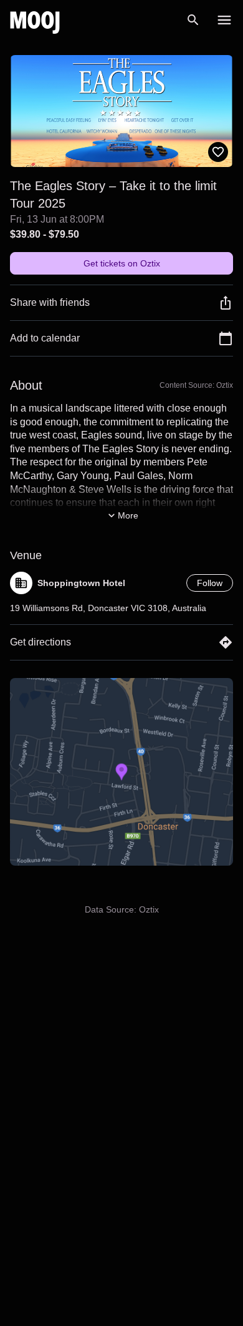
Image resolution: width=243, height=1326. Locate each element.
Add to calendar (45, 338)
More (128, 515)
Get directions (40, 642)
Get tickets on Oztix (121, 263)
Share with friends (50, 302)
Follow (209, 583)
